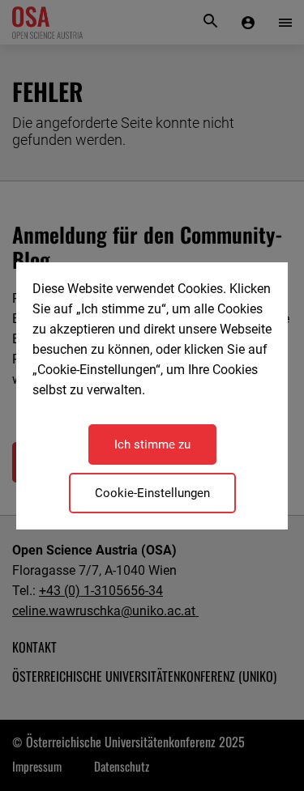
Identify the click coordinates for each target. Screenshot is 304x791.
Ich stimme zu (152, 444)
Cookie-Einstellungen (152, 493)
